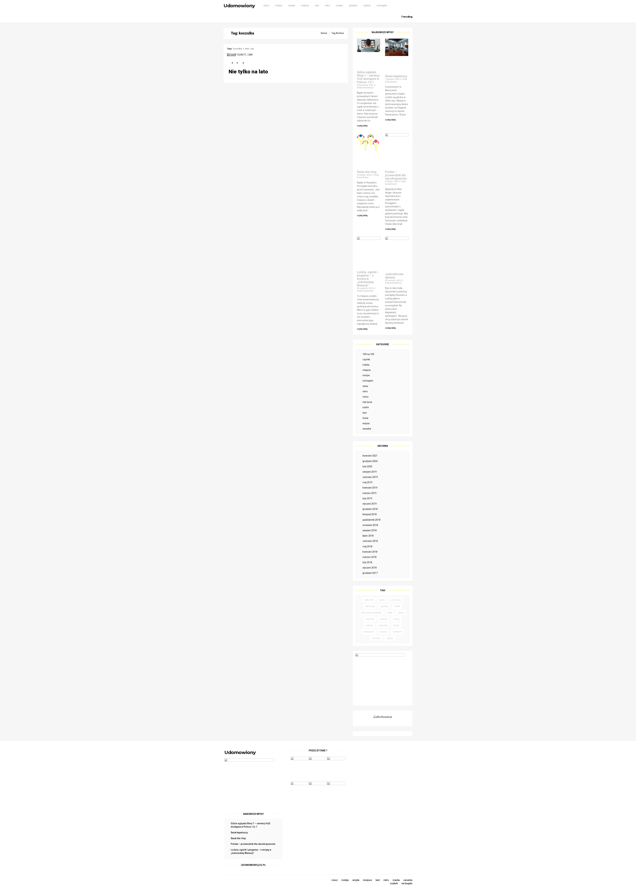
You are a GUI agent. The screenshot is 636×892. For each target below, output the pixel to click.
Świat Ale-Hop (366, 172)
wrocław (376, 638)
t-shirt (246, 48)
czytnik (367, 5)
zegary (389, 638)
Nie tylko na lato (248, 72)
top (252, 48)
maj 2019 (367, 482)
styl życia (367, 402)
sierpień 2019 (370, 471)
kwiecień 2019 (370, 487)
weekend (397, 631)
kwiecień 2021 (370, 455)
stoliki (396, 625)
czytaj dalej (362, 126)
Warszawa (369, 631)
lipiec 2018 (368, 535)
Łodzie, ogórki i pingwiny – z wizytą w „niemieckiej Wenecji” (367, 278)
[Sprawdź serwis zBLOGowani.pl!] (382, 718)
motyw (278, 5)
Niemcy (383, 619)
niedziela (370, 619)
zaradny (353, 5)
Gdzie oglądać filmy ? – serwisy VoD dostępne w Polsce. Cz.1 (368, 77)
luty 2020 (367, 466)
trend (365, 418)
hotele (397, 606)
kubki (389, 612)
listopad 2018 (370, 514)
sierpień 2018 (370, 530)
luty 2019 (367, 498)
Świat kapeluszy (396, 76)
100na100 (368, 600)
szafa (366, 407)
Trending (406, 16)
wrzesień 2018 (370, 525)
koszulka (237, 48)
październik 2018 (371, 519)
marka (339, 5)
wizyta (291, 5)
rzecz (266, 5)
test (317, 5)
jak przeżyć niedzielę (371, 612)
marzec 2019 (369, 493)
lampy (401, 612)
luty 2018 (367, 562)
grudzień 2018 (370, 509)
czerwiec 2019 (370, 477)
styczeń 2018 (370, 567)
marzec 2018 (369, 557)
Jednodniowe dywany (394, 275)
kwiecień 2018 (370, 551)
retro (327, 5)
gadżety (384, 606)
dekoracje (370, 606)
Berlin (382, 600)
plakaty (369, 625)
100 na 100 (368, 354)
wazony (383, 631)
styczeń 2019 (370, 503)
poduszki (383, 625)
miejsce (305, 5)
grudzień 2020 (370, 461)
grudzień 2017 (370, 573)
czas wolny (395, 600)
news (365, 386)
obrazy (396, 619)
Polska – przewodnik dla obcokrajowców (396, 175)
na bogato (381, 5)
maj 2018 (367, 546)
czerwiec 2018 (370, 541)
